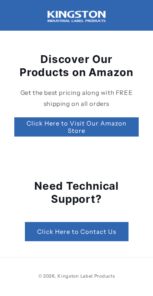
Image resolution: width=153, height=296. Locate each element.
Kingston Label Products (86, 276)
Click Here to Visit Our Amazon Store (76, 127)
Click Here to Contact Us (76, 231)
